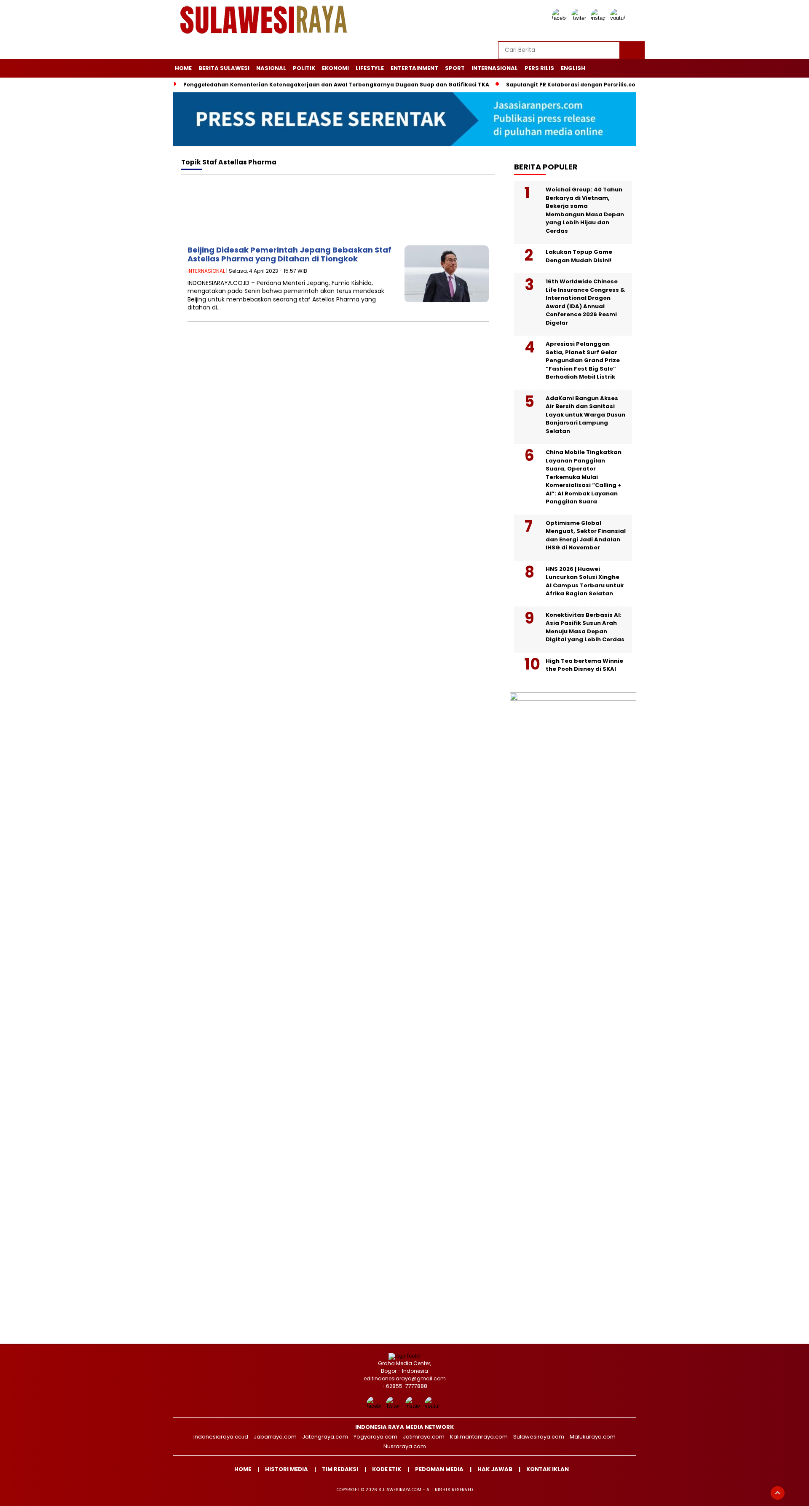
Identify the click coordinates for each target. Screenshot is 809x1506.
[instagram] (599, 18)
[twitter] (580, 18)
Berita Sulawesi (223, 68)
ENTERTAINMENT (414, 68)
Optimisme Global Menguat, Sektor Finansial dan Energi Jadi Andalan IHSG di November (586, 535)
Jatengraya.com (325, 1437)
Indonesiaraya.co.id (220, 1437)
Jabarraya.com (275, 1437)
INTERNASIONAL (494, 68)
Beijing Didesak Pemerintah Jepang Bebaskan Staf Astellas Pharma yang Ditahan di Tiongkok (289, 254)
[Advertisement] (338, 212)
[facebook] (561, 18)
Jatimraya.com (424, 1437)
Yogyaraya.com (375, 1437)
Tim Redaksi (340, 1469)
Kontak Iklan (547, 1469)
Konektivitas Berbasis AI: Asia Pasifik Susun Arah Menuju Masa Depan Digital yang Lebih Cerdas (585, 627)
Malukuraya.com (593, 1437)
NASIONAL (271, 68)
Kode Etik (386, 1469)
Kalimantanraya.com (479, 1437)
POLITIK (304, 68)
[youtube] (619, 18)
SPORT (455, 68)
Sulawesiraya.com (538, 1437)
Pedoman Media (439, 1469)
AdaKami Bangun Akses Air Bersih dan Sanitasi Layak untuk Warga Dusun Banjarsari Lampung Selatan (585, 414)
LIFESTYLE (370, 68)
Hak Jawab (494, 1469)
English (573, 68)
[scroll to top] (778, 1493)
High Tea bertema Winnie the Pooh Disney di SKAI (584, 665)
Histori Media (286, 1469)
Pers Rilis (539, 68)
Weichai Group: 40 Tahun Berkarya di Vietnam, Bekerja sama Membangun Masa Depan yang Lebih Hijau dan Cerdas (585, 210)
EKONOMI (335, 68)
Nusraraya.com (404, 1446)
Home (183, 68)
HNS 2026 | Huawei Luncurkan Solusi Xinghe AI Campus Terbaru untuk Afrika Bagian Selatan (585, 581)
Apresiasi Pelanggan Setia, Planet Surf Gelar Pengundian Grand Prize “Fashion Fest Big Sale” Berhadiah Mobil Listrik (583, 360)
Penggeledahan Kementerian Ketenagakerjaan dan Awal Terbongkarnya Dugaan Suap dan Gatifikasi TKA (336, 84)
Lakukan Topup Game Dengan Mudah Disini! (579, 256)
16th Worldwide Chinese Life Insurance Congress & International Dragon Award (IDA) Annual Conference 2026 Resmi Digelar (585, 302)
